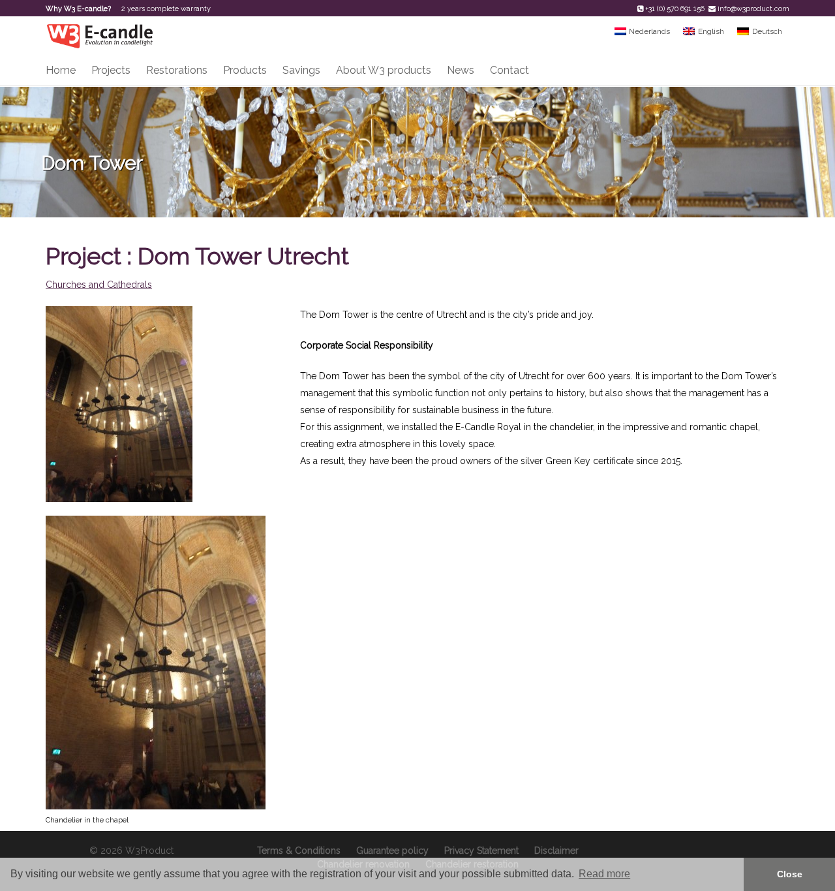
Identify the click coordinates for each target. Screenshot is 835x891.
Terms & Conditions (299, 850)
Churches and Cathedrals (99, 284)
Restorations (176, 70)
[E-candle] (99, 35)
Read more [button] (604, 873)
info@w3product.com (753, 9)
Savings (301, 70)
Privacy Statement (481, 850)
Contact (509, 70)
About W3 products (383, 70)
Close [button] (789, 874)
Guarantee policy (392, 850)
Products (245, 70)
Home (61, 70)
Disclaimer (556, 850)
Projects (110, 70)
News (460, 70)
